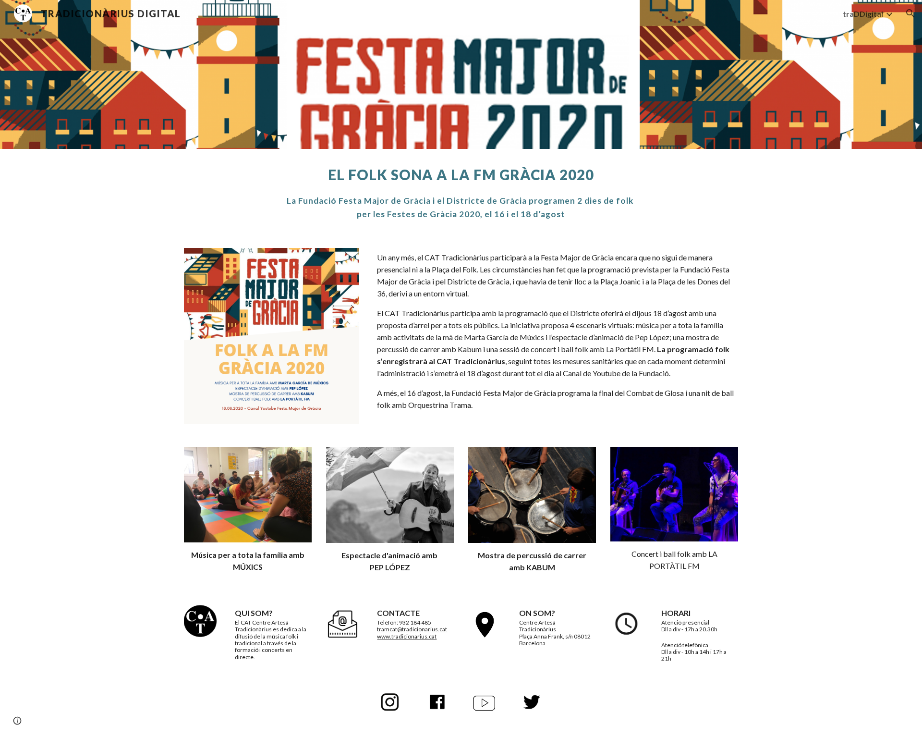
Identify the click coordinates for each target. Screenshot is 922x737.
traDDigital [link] (863, 13)
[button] (910, 13)
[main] (461, 192)
